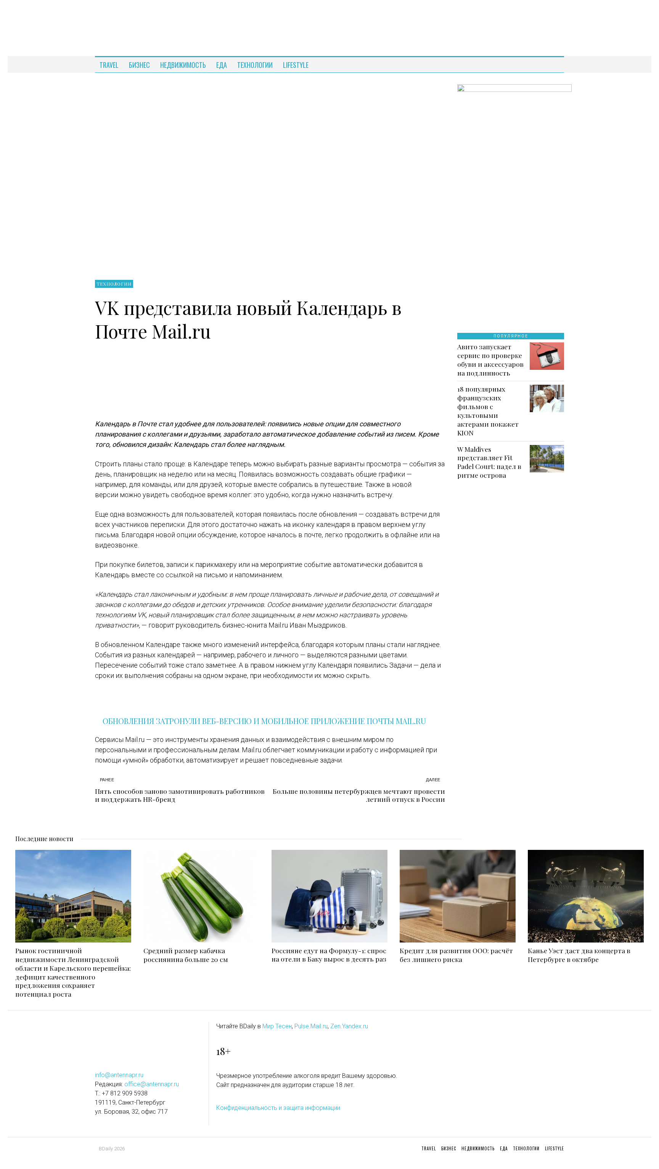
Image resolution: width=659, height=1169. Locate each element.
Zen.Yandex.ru (349, 1026)
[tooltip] (551, 64)
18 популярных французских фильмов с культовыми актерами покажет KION (488, 411)
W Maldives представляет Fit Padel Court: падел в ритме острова (489, 462)
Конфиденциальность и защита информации (278, 1107)
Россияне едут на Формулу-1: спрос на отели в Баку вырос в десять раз (329, 954)
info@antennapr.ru (119, 1075)
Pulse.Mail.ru (311, 1026)
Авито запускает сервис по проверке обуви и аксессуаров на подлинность (490, 359)
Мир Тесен (277, 1026)
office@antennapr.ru (151, 1084)
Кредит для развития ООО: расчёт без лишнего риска (456, 954)
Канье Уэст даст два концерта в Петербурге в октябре (579, 954)
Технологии (114, 284)
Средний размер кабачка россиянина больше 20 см (185, 954)
